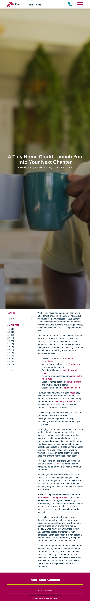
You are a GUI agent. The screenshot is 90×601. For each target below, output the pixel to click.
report (72, 393)
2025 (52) (10, 332)
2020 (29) (10, 347)
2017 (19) (10, 356)
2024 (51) (10, 335)
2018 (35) (10, 353)
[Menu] (79, 4)
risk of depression (72, 364)
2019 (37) (10, 350)
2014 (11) (10, 364)
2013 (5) (10, 367)
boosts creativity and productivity (53, 497)
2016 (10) (10, 358)
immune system (73, 382)
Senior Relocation (45, 591)
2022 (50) (10, 341)
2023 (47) (10, 338)
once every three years (64, 402)
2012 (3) (10, 370)
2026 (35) (10, 329)
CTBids (57, 464)
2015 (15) (10, 361)
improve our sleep (71, 388)
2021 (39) (10, 344)
